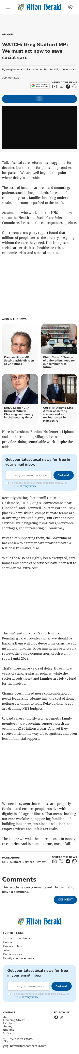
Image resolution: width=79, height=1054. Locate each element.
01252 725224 (24, 1039)
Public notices (12, 954)
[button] (8, 7)
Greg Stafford (14, 69)
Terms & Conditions (16, 938)
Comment (65, 899)
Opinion (7, 34)
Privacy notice (28, 486)
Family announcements (18, 958)
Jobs (6, 950)
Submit (63, 475)
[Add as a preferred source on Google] (40, 86)
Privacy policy (12, 946)
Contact (8, 942)
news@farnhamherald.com (28, 1046)
